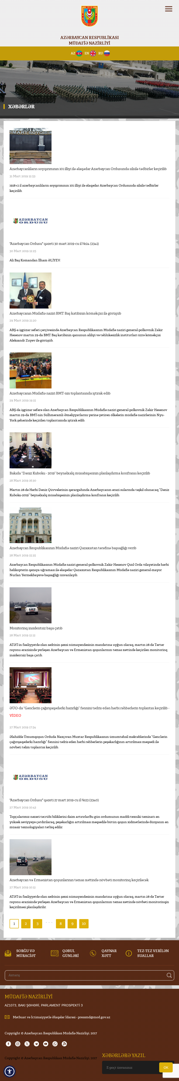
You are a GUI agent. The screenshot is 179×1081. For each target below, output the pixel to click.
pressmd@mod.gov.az (94, 1017)
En (87, 53)
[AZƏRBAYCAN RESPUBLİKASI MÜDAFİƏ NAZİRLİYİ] (89, 19)
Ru (100, 53)
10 (84, 923)
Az (73, 53)
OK (166, 1067)
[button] (9, 1071)
